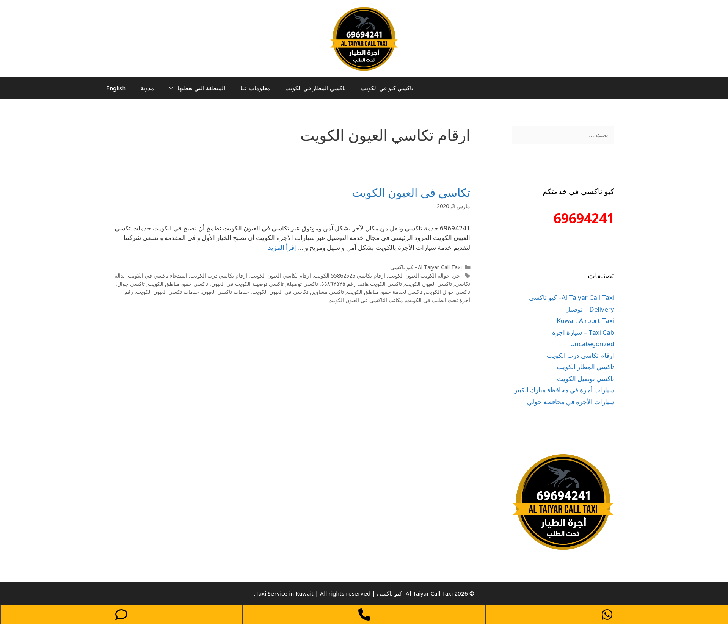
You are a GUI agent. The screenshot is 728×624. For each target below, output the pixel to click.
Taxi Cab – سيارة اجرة (583, 332)
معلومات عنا (255, 88)
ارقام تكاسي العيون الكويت (280, 275)
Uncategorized (592, 343)
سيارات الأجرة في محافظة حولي (570, 401)
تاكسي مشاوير (327, 291)
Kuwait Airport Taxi (585, 320)
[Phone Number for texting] (121, 614)
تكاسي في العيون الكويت (411, 192)
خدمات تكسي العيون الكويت (167, 291)
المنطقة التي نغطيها (201, 88)
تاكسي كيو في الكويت (387, 88)
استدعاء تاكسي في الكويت (157, 275)
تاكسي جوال (131, 283)
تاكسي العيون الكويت (428, 283)
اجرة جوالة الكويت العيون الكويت (425, 275)
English (116, 88)
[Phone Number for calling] (364, 614)
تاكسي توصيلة (302, 283)
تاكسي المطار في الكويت (315, 88)
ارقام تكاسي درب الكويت (218, 275)
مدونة (147, 88)
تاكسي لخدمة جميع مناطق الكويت (384, 291)
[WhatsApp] (607, 614)
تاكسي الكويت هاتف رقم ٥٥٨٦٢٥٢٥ (361, 283)
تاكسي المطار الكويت (585, 366)
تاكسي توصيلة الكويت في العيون (247, 283)
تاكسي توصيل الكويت (585, 378)
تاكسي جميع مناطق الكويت (178, 283)
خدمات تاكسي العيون (225, 291)
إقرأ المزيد (282, 247)
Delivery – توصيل (589, 309)
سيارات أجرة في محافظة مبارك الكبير (564, 390)
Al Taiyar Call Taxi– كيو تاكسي (426, 267)
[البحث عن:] (563, 134)
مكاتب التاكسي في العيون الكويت (365, 300)
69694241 (584, 218)
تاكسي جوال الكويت (447, 291)
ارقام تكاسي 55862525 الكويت (349, 275)
